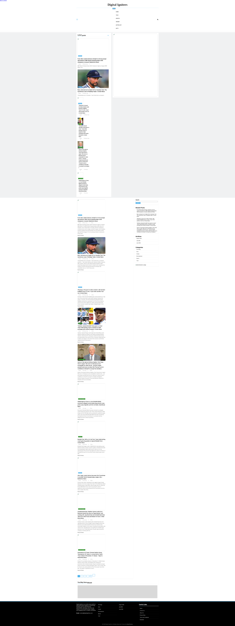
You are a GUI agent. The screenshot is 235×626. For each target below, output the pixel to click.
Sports (118, 18)
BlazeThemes (130, 624)
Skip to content (3, 0)
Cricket (118, 21)
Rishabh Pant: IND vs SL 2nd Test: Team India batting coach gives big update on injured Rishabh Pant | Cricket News (91, 441)
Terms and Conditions (144, 617)
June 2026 (138, 243)
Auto (117, 28)
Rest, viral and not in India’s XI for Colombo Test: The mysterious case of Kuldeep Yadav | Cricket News (147, 215)
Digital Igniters (117, 4)
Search (137, 200)
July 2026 (138, 240)
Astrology (119, 25)
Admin (79, 64)
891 (91, 576)
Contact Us (142, 610)
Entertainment (82, 147)
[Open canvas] (77, 19)
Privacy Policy (142, 615)
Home (117, 11)
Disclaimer (142, 619)
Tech (117, 15)
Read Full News (81, 235)
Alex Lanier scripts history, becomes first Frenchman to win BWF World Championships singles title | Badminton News (91, 477)
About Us (142, 612)
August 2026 (139, 238)
